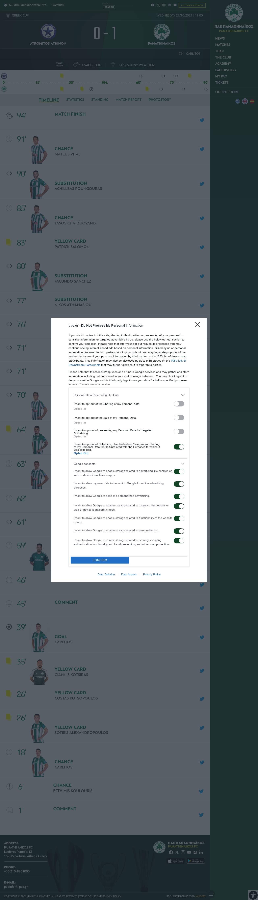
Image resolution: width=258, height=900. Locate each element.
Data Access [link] (129, 574)
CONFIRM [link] (100, 560)
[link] (199, 326)
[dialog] (129, 450)
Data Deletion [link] (106, 574)
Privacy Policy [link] (152, 574)
